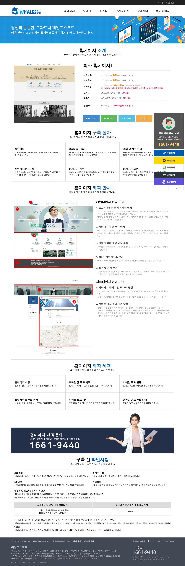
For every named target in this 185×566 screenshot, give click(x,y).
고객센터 (142, 10)
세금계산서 (171, 182)
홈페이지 (69, 10)
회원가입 (170, 3)
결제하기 (171, 175)
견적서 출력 (127, 118)
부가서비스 (122, 10)
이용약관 (26, 541)
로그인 (160, 3)
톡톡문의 (171, 167)
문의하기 (144, 118)
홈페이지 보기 (91, 118)
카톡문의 (171, 160)
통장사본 (169, 541)
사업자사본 (155, 541)
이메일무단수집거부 (61, 541)
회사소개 (15, 541)
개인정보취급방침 (41, 541)
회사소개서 (139, 541)
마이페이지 (163, 10)
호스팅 (103, 10)
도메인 (87, 10)
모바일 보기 (109, 118)
